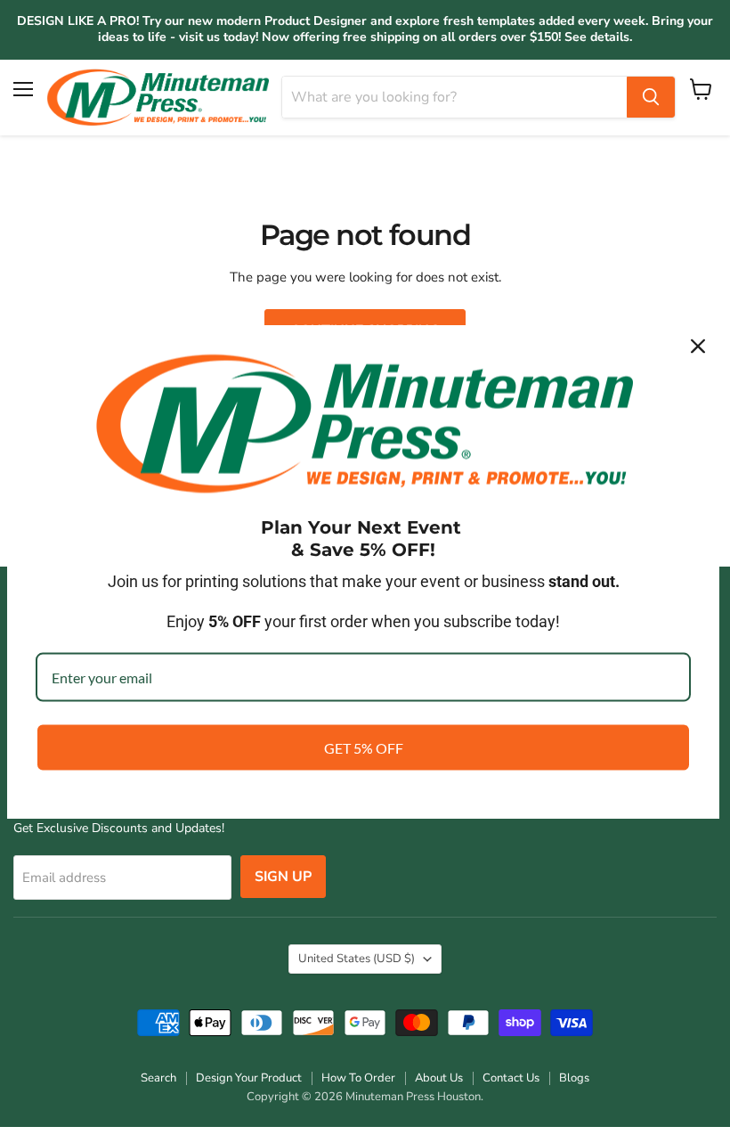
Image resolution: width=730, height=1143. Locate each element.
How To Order (358, 1078)
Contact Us (511, 1078)
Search (158, 1078)
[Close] (698, 345)
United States (356, 959)
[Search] (651, 97)
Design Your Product (249, 1078)
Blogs (574, 1078)
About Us (439, 1078)
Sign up (283, 876)
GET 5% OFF (363, 747)
